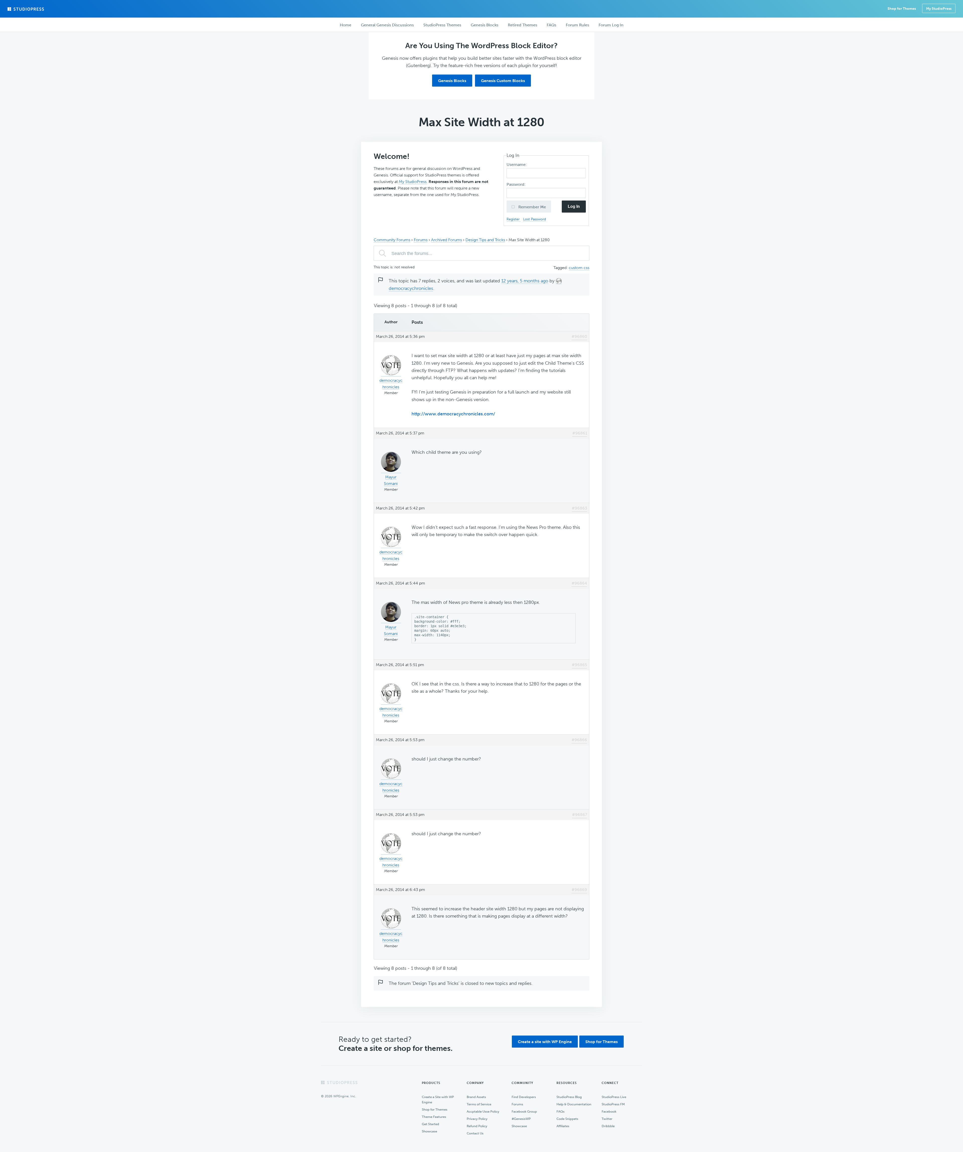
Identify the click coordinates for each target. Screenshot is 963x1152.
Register (514, 219)
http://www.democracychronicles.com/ (453, 414)
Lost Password (534, 219)
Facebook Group (524, 1111)
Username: (517, 164)
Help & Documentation (573, 1104)
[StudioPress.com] (26, 9)
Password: (517, 184)
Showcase (429, 1131)
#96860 (579, 336)
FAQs (560, 1111)
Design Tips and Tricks (485, 239)
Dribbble (608, 1126)
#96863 (579, 508)
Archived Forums (446, 239)
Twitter (607, 1119)
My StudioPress (938, 9)
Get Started (430, 1124)
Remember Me (531, 207)
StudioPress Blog (569, 1097)
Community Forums (392, 239)
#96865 (579, 664)
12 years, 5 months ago (524, 281)
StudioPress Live (614, 1097)
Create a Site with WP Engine (438, 1099)
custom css (579, 267)
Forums (421, 239)
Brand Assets (476, 1097)
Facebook (609, 1111)
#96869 (579, 889)
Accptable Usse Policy (483, 1111)
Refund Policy (477, 1126)
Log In (574, 206)
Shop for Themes (601, 1041)
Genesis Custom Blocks (503, 80)
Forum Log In (611, 25)
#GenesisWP (521, 1119)
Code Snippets (567, 1119)
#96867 (579, 814)
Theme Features (434, 1117)
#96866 (579, 739)
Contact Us (475, 1133)
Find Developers (524, 1097)
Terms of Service (479, 1104)
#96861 (579, 433)
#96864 (579, 583)
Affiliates (562, 1126)
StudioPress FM (613, 1104)
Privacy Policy (477, 1119)
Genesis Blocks (452, 80)
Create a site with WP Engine (545, 1041)
